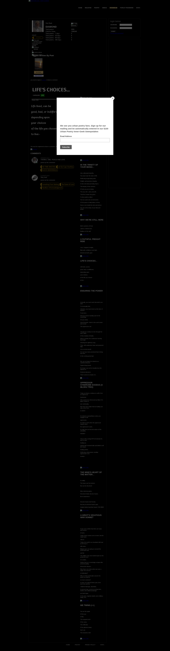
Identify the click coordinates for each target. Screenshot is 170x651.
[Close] (112, 98)
